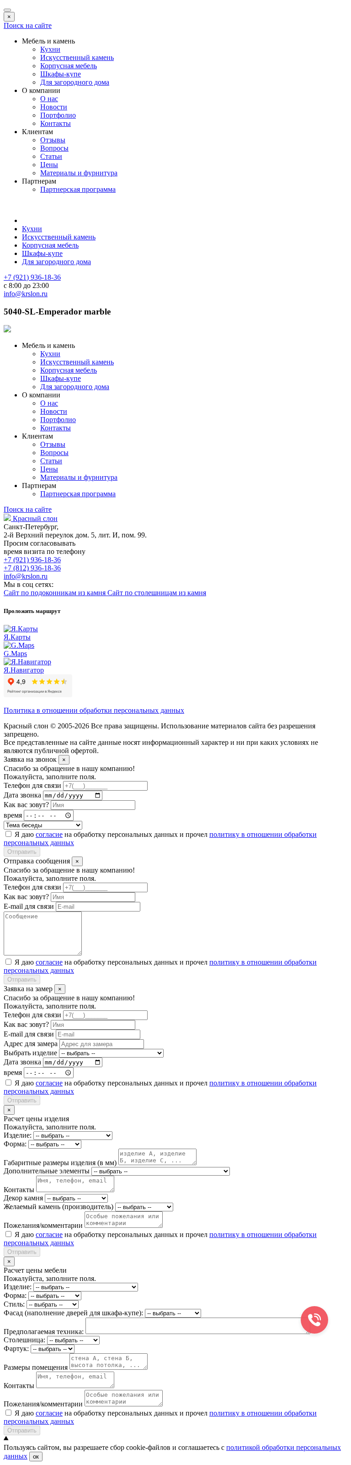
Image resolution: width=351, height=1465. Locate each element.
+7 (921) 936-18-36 (32, 560)
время (13, 815)
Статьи (51, 156)
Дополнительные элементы (47, 1171)
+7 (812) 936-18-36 (32, 568)
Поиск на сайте (28, 25)
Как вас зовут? (26, 804)
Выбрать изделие (30, 1053)
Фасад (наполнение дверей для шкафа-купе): (73, 1313)
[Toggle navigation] (7, 10)
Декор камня (23, 1198)
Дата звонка (22, 795)
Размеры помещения (36, 1367)
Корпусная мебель (68, 66)
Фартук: (16, 1348)
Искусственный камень (77, 57)
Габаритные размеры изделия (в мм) (60, 1163)
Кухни (50, 49)
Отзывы (52, 140)
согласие (49, 834)
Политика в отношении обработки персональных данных (94, 710)
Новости (53, 107)
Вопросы (54, 148)
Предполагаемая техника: (44, 1331)
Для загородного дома (74, 82)
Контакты (55, 123)
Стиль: (14, 1304)
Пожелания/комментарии (43, 1225)
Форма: (15, 1144)
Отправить (22, 851)
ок (36, 1456)
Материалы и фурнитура (78, 173)
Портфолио (58, 115)
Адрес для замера (31, 1043)
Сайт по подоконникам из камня (55, 593)
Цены (49, 164)
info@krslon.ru (26, 576)
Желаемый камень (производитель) (58, 1206)
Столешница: (24, 1340)
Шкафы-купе (60, 74)
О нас (49, 99)
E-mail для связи (29, 906)
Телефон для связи (32, 785)
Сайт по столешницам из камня (156, 593)
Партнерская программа (78, 189)
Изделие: (18, 1135)
